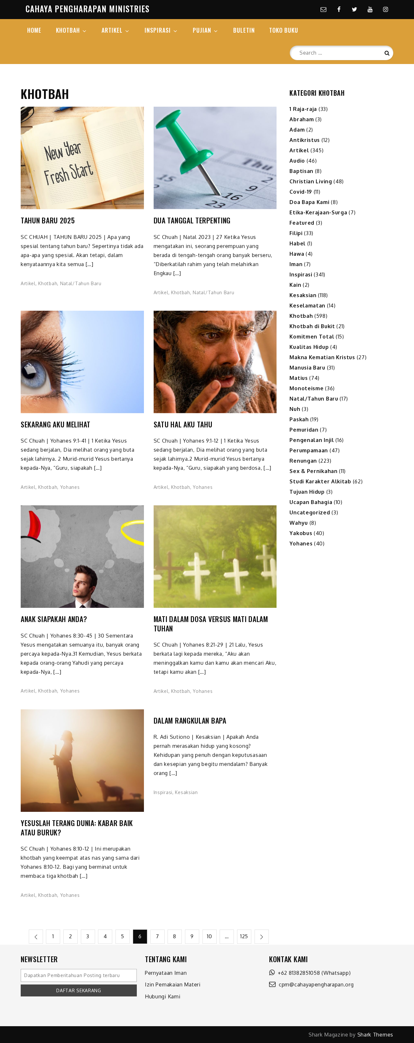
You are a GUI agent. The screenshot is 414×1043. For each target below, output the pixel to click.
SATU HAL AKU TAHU (183, 424)
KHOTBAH (68, 30)
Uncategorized (309, 512)
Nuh (294, 409)
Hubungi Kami (162, 996)
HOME (34, 30)
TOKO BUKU (283, 30)
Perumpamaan (308, 450)
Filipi (295, 233)
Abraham (301, 119)
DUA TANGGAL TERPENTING (192, 220)
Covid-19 (300, 191)
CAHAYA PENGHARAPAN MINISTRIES (87, 9)
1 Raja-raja (303, 109)
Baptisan (301, 171)
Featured (301, 223)
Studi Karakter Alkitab (320, 481)
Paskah (299, 419)
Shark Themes (375, 1034)
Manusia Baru (307, 367)
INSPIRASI (158, 30)
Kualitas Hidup (309, 347)
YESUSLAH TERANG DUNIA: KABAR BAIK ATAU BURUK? (77, 827)
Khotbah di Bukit (312, 326)
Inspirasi (163, 792)
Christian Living (310, 181)
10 (209, 936)
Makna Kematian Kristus (322, 357)
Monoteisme (306, 388)
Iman (295, 264)
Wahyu (298, 523)
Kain (295, 285)
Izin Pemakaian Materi (173, 984)
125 (244, 936)
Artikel (28, 283)
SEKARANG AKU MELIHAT (56, 424)
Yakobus (300, 533)
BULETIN (244, 30)
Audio (297, 160)
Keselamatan (307, 305)
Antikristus (304, 140)
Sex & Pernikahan (313, 471)
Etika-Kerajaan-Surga (318, 212)
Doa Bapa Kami (309, 202)
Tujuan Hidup (306, 492)
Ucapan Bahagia (310, 502)
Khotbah (47, 283)
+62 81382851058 (297, 973)
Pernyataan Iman (166, 973)
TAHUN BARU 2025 (48, 220)
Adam (297, 129)
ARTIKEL (112, 30)
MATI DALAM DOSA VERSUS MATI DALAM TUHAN (211, 623)
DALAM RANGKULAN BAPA (190, 720)
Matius (298, 378)
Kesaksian (186, 792)
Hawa (296, 254)
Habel (297, 243)
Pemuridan (303, 429)
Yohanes (70, 487)
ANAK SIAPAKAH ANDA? (54, 619)
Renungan (303, 460)
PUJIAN (202, 30)
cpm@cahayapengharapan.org (315, 984)
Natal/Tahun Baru (81, 283)
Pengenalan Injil (311, 440)
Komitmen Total (311, 336)
